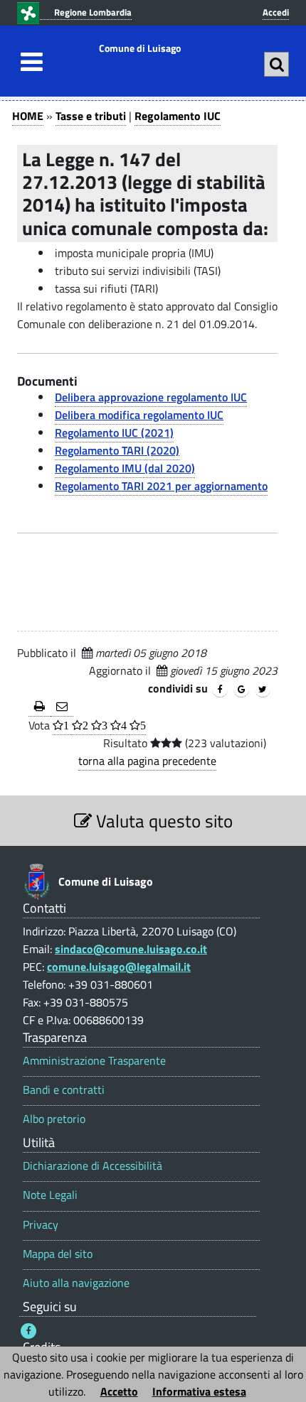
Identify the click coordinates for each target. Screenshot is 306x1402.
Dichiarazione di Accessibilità (92, 1166)
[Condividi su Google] (241, 689)
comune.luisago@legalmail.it (119, 966)
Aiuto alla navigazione (76, 1283)
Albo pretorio (54, 1119)
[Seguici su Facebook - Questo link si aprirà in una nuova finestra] (28, 1331)
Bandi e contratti (64, 1090)
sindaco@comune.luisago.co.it (131, 948)
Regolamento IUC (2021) (114, 432)
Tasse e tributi (91, 115)
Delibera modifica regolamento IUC (139, 414)
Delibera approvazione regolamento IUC (151, 397)
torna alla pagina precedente (147, 760)
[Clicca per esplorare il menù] (27, 62)
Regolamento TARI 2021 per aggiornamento (161, 485)
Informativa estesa (199, 1391)
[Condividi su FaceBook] (220, 689)
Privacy (40, 1225)
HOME (27, 115)
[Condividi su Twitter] (262, 689)
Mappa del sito (58, 1254)
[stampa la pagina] (39, 707)
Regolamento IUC (177, 115)
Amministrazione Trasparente (94, 1060)
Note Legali (50, 1195)
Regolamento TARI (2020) (117, 450)
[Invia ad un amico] (62, 707)
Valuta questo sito (162, 821)
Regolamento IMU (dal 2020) (125, 468)
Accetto (119, 1391)
